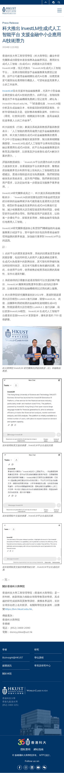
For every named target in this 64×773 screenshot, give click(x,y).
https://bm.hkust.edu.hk (18, 609)
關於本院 (7, 673)
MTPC (42, 755)
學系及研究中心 (42, 665)
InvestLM (7, 90)
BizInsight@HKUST (12, 657)
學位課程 (39, 657)
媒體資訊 (7, 665)
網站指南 (38, 749)
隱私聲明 (25, 749)
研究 (36, 649)
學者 (4, 649)
